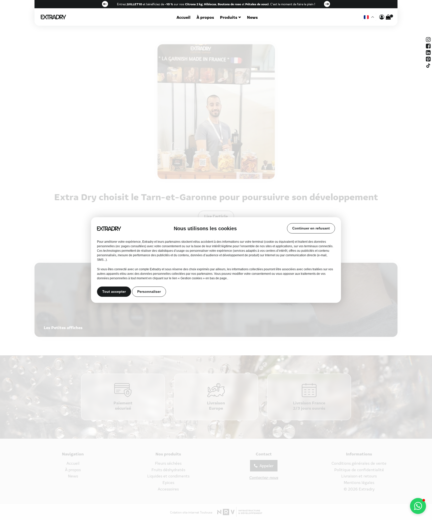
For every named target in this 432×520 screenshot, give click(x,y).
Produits (228, 17)
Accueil (183, 17)
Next (327, 4)
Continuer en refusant (311, 228)
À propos (205, 17)
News (252, 17)
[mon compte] (381, 17)
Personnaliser (149, 292)
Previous (105, 4)
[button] (418, 506)
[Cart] (388, 17)
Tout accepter (114, 292)
